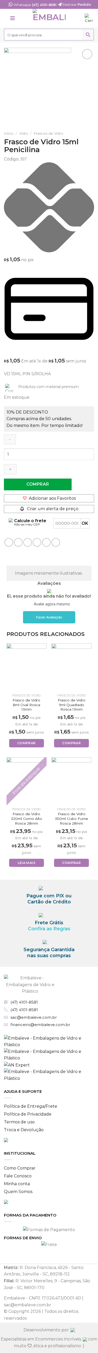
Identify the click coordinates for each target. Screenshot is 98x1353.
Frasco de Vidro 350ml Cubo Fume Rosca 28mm (71, 818)
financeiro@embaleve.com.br (40, 1024)
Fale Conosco (18, 1175)
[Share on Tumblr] (55, 542)
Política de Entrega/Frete (30, 1106)
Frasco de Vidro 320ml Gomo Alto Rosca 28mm (26, 818)
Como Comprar (20, 1168)
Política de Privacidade (27, 1114)
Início (9, 133)
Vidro (23, 133)
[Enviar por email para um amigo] (37, 542)
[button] (49, 498)
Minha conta (17, 1183)
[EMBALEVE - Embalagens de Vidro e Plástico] (49, 18)
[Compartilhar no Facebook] (18, 542)
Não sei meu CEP (27, 524)
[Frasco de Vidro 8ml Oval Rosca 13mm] (27, 667)
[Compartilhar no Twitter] (27, 542)
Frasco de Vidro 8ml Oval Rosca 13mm (26, 704)
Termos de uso (19, 1121)
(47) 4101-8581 (24, 1002)
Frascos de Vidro (48, 133)
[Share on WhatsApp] (8, 542)
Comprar (37, 484)
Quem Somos (18, 1191)
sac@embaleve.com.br (33, 1017)
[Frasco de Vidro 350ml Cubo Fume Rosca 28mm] (71, 781)
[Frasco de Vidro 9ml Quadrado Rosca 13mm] (71, 667)
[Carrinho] (89, 18)
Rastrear (76, 4)
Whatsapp (34, 5)
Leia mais (26, 863)
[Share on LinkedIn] (46, 542)
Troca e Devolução (24, 1129)
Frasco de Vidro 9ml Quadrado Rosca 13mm (71, 704)
